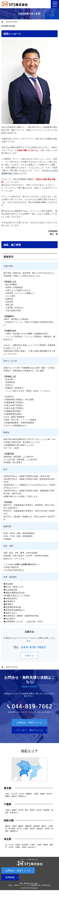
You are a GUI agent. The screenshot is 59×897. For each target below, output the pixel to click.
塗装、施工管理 (12, 244)
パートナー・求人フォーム (29, 730)
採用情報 (10, 877)
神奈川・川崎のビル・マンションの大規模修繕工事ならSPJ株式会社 (30, 885)
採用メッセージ (12, 33)
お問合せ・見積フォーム (29, 722)
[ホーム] (2, 22)
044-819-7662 (33, 647)
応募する (29, 655)
